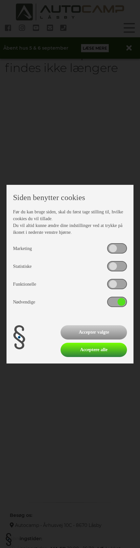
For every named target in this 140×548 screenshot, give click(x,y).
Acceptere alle (93, 349)
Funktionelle (24, 284)
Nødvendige (24, 302)
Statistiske (22, 266)
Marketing (22, 248)
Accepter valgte (94, 332)
